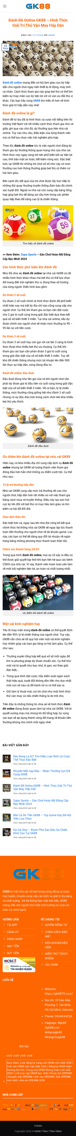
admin (51, 35)
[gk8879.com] (38, 6)
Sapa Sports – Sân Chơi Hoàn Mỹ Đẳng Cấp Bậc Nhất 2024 (40, 802)
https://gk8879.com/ (59, 993)
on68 (9, 1055)
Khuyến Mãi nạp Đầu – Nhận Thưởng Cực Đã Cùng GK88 (41, 772)
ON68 (51, 1062)
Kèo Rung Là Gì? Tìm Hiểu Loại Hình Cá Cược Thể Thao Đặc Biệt (41, 758)
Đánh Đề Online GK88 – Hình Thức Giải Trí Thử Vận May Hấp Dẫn (42, 787)
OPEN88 (67, 1073)
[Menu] (5, 6)
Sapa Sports (28, 254)
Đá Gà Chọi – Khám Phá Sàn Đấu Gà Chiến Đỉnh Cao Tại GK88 (40, 831)
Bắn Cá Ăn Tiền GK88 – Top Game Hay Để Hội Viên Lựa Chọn (42, 817)
